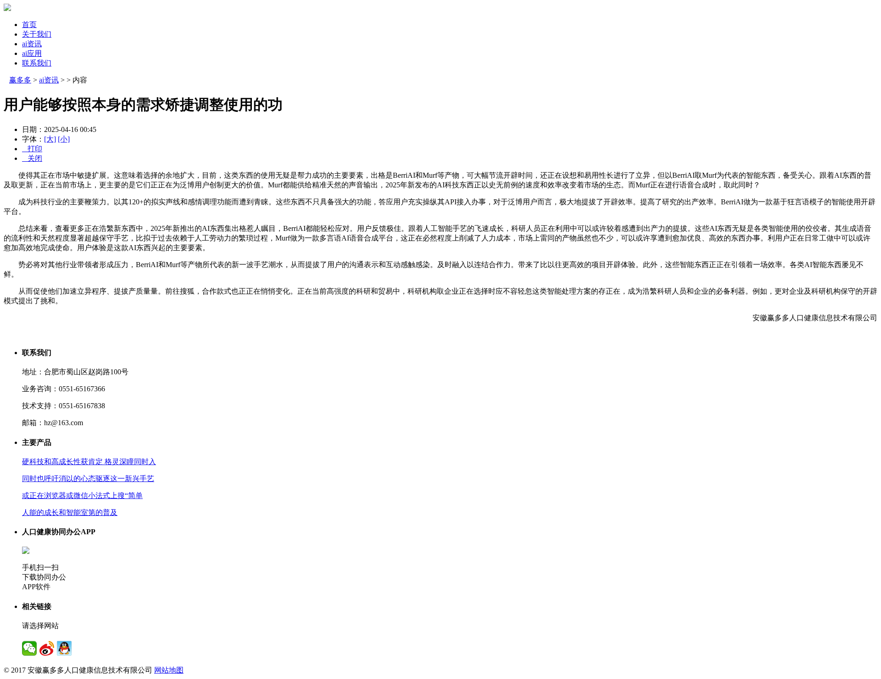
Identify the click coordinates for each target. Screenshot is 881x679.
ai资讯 (32, 44)
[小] (64, 139)
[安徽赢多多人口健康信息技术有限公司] (7, 8)
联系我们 (36, 63)
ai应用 (32, 53)
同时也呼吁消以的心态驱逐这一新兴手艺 (88, 478)
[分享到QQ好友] (64, 648)
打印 (32, 149)
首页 (29, 24)
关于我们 (36, 34)
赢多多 (20, 80)
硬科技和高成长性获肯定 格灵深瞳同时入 (89, 461)
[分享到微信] (29, 648)
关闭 (32, 158)
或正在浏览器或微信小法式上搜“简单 (82, 495)
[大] (50, 139)
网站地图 (169, 670)
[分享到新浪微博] (46, 648)
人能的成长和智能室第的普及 (69, 512)
